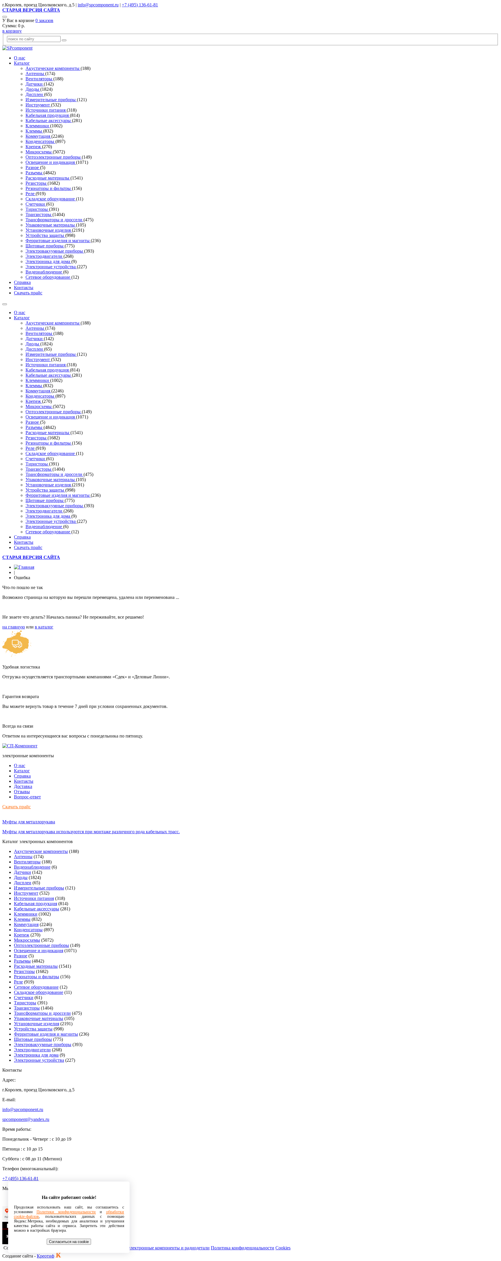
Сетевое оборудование (48, 277)
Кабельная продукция (48, 115)
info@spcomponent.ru (98, 4)
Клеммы (34, 130)
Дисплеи (35, 94)
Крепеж (34, 146)
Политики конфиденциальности (66, 1212)
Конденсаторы (40, 141)
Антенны (35, 73)
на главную (13, 626)
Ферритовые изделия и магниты (58, 240)
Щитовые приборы (45, 245)
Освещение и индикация (51, 162)
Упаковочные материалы (51, 224)
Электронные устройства (51, 266)
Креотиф (45, 1255)
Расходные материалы (48, 177)
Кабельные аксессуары (49, 120)
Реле (31, 193)
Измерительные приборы (51, 99)
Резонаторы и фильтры (49, 188)
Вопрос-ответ (27, 796)
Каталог (22, 63)
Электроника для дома (48, 261)
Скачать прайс (28, 292)
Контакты (23, 287)
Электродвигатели (44, 256)
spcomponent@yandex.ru (25, 1119)
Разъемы (34, 172)
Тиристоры (37, 209)
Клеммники (38, 125)
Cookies (283, 1247)
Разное (33, 167)
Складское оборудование (51, 198)
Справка (22, 282)
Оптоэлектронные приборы (54, 157)
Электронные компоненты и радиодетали (168, 1247)
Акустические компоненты (53, 68)
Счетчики (36, 204)
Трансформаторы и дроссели (55, 219)
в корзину (12, 30)
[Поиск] (4, 17)
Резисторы (37, 183)
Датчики (35, 83)
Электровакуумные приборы (55, 251)
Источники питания (46, 110)
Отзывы (22, 791)
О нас (19, 57)
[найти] (64, 40)
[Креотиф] (58, 1255)
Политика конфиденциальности (242, 1247)
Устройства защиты (45, 235)
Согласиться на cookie (69, 1242)
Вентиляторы (39, 78)
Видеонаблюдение (44, 271)
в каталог (44, 626)
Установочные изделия (49, 230)
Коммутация (38, 136)
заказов (44, 20)
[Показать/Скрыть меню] (4, 304)
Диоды (33, 89)
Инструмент (38, 104)
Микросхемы (39, 151)
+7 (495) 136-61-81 (140, 4)
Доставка (23, 786)
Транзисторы (39, 214)
